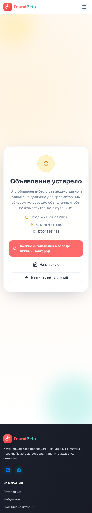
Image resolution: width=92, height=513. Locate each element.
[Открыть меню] (84, 7)
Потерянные (12, 491)
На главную (49, 264)
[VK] (7, 470)
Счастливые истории (18, 507)
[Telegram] (19, 470)
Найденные (11, 499)
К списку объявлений (49, 278)
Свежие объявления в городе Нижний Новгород (44, 248)
